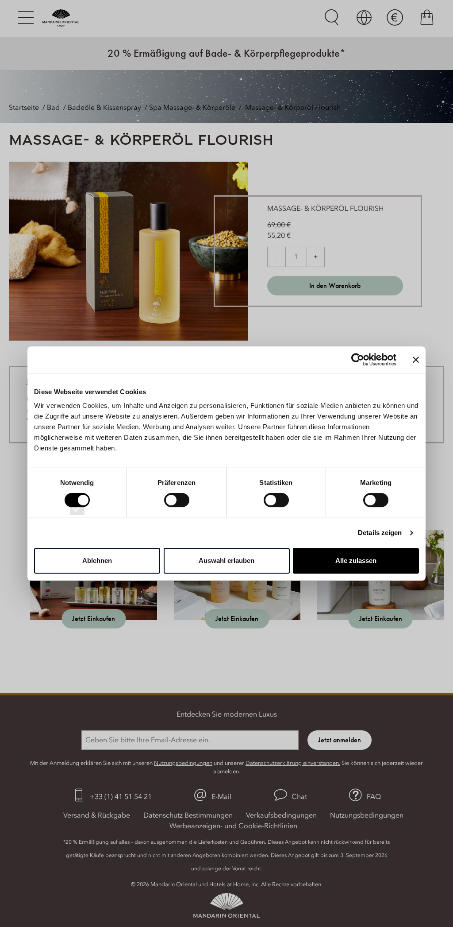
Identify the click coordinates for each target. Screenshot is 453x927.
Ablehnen (97, 560)
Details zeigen (380, 532)
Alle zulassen (355, 560)
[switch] (176, 508)
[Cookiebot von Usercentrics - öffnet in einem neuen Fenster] (357, 359)
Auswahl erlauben (226, 560)
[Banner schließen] (416, 360)
